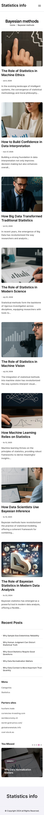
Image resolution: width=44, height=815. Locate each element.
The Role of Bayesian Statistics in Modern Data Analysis (20, 585)
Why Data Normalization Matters (18, 661)
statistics (10, 761)
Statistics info (13, 5)
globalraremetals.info (11, 727)
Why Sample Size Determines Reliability (21, 635)
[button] (32, 744)
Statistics (5, 692)
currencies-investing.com (13, 713)
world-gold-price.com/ (11, 723)
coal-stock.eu (7, 732)
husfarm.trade (8, 708)
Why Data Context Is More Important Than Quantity (22, 669)
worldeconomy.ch (9, 718)
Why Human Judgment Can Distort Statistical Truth (19, 643)
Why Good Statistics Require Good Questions (19, 653)
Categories (6, 687)
